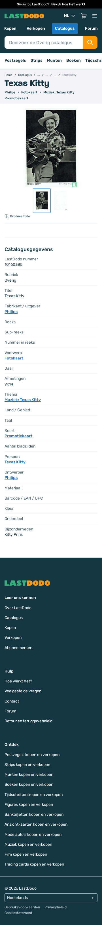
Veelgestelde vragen (23, 691)
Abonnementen (18, 647)
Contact (12, 701)
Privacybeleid (55, 907)
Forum (91, 28)
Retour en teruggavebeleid (28, 721)
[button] (84, 16)
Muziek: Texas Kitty (59, 92)
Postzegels (15, 60)
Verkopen (36, 28)
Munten (54, 60)
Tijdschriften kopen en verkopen (34, 794)
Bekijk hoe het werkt (68, 4)
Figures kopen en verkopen (29, 804)
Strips (36, 60)
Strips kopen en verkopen (27, 764)
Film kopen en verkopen (26, 854)
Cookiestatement (18, 913)
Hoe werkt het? (18, 681)
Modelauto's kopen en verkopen (33, 834)
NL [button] (66, 15)
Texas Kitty (15, 462)
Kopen (10, 28)
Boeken (73, 60)
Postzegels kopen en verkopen (32, 754)
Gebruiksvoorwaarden (22, 907)
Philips (10, 92)
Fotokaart (29, 92)
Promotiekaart (16, 98)
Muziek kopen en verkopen (28, 844)
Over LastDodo (18, 607)
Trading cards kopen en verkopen (34, 864)
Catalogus (65, 28)
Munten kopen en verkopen (29, 774)
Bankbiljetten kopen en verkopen (34, 814)
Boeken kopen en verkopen (29, 784)
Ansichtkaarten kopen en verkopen (36, 824)
